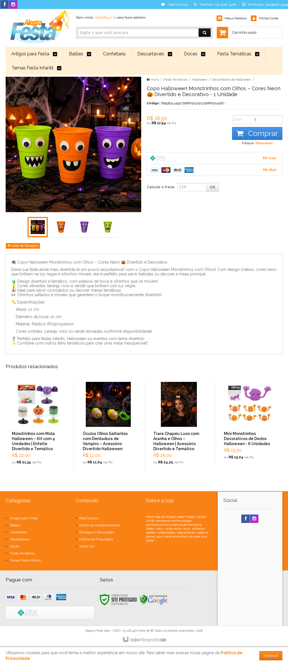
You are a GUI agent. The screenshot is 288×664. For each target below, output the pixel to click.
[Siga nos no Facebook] (4, 5)
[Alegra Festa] (38, 25)
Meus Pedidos (236, 18)
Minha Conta (268, 18)
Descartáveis (20, 539)
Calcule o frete (160, 187)
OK (212, 187)
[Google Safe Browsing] (154, 599)
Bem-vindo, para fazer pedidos (110, 17)
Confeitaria (18, 532)
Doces (14, 546)
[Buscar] (205, 32)
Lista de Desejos (24, 246)
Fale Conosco (178, 4)
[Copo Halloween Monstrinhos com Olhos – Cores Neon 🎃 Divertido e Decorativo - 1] (38, 227)
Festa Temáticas (175, 79)
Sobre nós (86, 546)
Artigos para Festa (23, 518)
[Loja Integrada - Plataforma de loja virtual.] (144, 639)
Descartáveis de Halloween (231, 79)
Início (155, 79)
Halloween (199, 79)
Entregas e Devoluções (96, 532)
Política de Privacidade (96, 539)
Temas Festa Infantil (25, 560)
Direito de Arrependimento (99, 525)
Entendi (271, 655)
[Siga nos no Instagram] (13, 5)
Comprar (262, 133)
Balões (15, 525)
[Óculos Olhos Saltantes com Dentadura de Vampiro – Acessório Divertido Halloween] (108, 425)
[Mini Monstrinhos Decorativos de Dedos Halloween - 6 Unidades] (250, 422)
